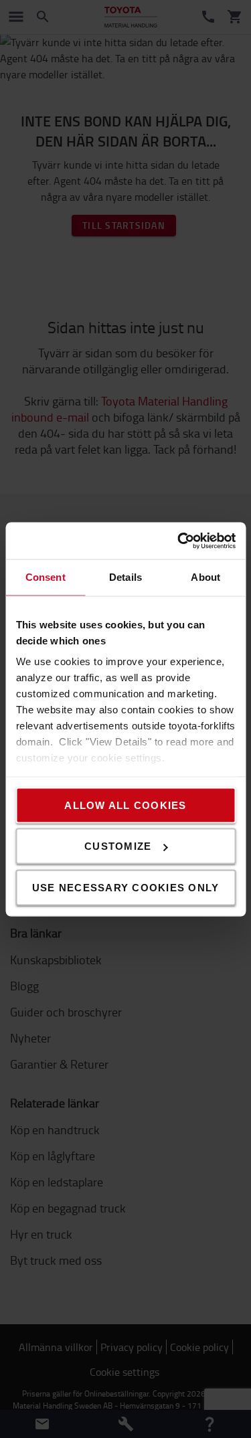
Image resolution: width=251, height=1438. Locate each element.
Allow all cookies (125, 804)
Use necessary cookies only (126, 887)
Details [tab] (125, 577)
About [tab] (205, 577)
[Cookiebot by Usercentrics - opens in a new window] (179, 540)
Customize (117, 846)
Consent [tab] (45, 577)
